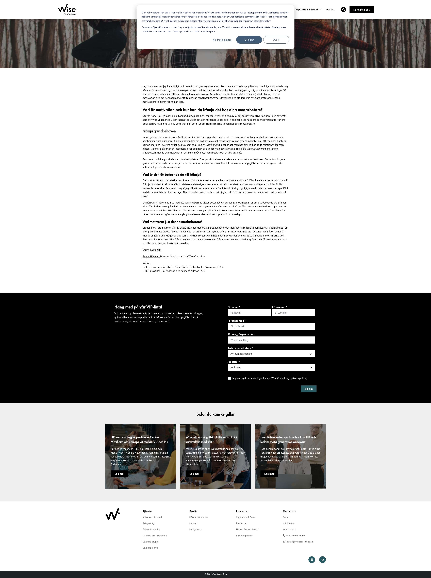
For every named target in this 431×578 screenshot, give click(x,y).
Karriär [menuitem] (193, 511)
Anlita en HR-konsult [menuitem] (153, 517)
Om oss (330, 9)
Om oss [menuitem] (287, 517)
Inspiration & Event (306, 9)
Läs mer (119, 474)
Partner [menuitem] (193, 523)
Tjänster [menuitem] (147, 511)
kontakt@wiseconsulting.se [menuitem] (299, 541)
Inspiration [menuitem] (242, 511)
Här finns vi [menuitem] (288, 523)
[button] (343, 9)
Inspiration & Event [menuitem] (246, 517)
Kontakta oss (361, 9)
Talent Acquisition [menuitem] (151, 529)
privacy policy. (298, 378)
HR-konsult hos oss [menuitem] (198, 517)
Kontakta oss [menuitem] (289, 529)
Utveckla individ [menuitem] (150, 547)
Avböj (276, 39)
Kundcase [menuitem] (241, 523)
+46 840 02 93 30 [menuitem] (295, 535)
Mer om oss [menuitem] (289, 511)
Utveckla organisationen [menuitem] (155, 535)
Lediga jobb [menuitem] (195, 529)
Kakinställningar (222, 39)
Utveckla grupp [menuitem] (150, 541)
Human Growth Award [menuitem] (247, 529)
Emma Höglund (151, 256)
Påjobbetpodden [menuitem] (244, 535)
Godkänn (249, 39)
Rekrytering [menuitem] (148, 523)
